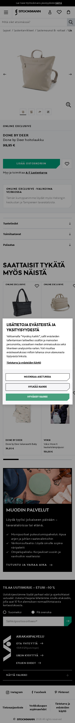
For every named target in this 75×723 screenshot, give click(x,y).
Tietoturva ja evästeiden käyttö (24, 363)
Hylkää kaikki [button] (37, 387)
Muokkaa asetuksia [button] (37, 377)
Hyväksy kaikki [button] (37, 397)
